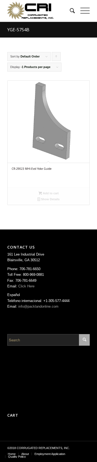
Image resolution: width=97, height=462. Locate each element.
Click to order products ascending (56, 58)
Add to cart (50, 193)
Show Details (50, 199)
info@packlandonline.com (38, 306)
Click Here (26, 286)
